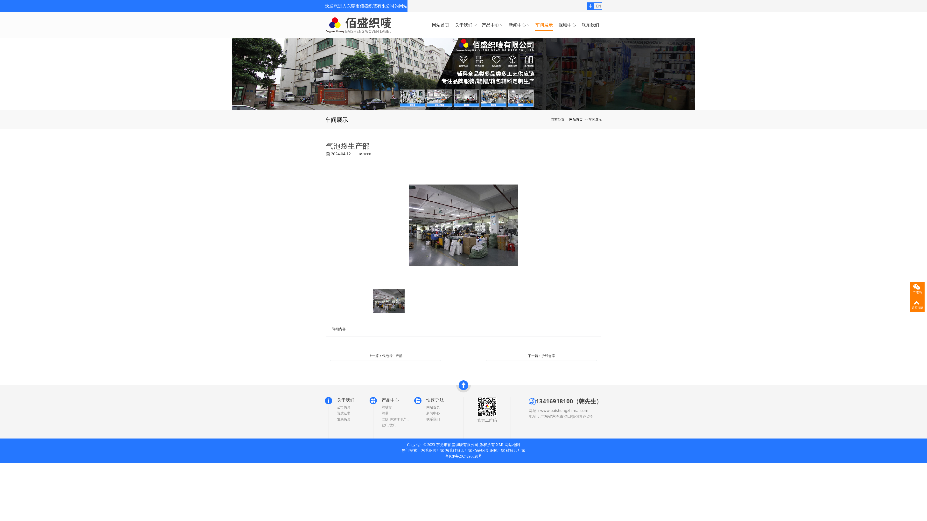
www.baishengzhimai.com (564, 410)
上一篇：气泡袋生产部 (385, 355)
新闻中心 (433, 413)
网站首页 (576, 119)
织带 (385, 413)
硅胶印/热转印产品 (395, 419)
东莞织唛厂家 (432, 450)
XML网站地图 (508, 445)
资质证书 (344, 413)
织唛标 (387, 407)
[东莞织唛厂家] (463, 74)
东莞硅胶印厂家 (458, 450)
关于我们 (345, 400)
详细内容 (339, 329)
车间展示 (595, 119)
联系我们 (433, 419)
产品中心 (390, 400)
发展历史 (344, 419)
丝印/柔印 (389, 425)
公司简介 (344, 407)
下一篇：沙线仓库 (541, 355)
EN (598, 6)
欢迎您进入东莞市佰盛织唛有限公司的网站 (366, 6)
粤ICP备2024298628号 (463, 456)
